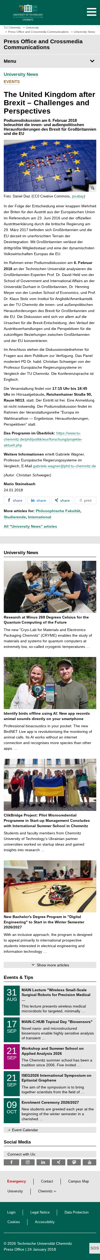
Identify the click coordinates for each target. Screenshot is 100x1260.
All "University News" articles (30, 526)
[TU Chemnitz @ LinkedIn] (43, 1162)
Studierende (15, 517)
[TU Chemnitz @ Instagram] (28, 1162)
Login (11, 1212)
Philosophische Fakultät (58, 511)
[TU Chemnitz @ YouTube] (89, 1162)
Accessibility (45, 1222)
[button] (86, 12)
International (39, 517)
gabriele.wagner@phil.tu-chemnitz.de (64, 466)
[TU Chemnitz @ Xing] (58, 1162)
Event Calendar (25, 1130)
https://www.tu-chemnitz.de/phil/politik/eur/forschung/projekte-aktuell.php (43, 439)
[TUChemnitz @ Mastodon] (74, 1162)
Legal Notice (40, 1212)
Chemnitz (45, 1191)
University (15, 1191)
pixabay (78, 196)
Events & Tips (18, 977)
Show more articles (53, 965)
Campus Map (78, 1181)
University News (21, 74)
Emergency (16, 1181)
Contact (47, 1181)
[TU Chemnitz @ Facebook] (11, 1162)
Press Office (14, 1249)
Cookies (13, 1222)
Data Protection (77, 1212)
